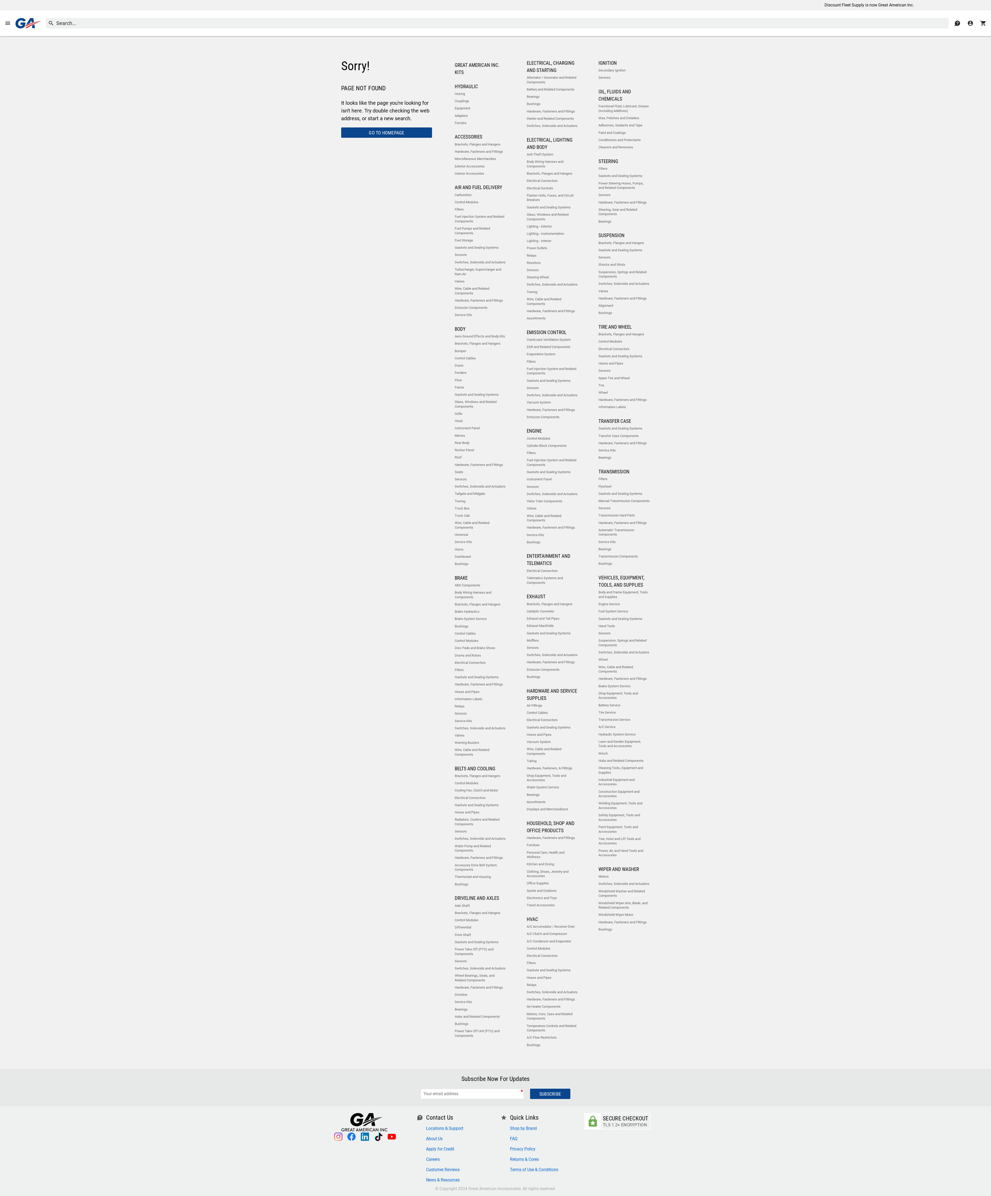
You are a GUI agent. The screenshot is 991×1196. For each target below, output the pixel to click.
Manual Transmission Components (624, 501)
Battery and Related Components (550, 89)
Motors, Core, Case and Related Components (549, 1016)
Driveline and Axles (477, 898)
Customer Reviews (443, 1169)
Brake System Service (471, 619)
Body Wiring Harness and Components (473, 595)
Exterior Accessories (470, 166)
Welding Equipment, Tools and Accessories (620, 805)
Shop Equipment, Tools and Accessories (546, 778)
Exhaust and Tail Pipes (543, 618)
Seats (459, 472)
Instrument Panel (467, 428)
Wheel (603, 392)
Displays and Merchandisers (547, 809)
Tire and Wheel (615, 327)
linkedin (365, 1137)
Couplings (462, 101)
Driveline (461, 995)
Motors (603, 876)
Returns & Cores (524, 1159)
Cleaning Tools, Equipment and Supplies (620, 770)
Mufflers (533, 640)
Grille (458, 414)
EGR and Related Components (548, 347)
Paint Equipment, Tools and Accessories (618, 829)
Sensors (461, 255)
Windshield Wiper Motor (615, 915)
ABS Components (467, 585)
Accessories (468, 137)
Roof (458, 457)
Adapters (461, 116)
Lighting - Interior (539, 241)
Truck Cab (462, 516)
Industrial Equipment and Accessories (616, 782)
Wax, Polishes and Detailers (618, 118)
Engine (534, 431)
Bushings (461, 564)
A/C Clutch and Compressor (547, 934)
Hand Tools (606, 626)
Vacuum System (539, 402)
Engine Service (609, 604)
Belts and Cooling (475, 769)
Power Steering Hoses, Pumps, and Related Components (621, 185)
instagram (338, 1137)
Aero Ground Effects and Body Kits (480, 336)
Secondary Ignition (612, 70)
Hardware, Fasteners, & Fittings (549, 768)
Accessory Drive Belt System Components (476, 867)
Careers (433, 1159)
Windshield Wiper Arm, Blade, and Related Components (623, 905)
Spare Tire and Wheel (614, 378)
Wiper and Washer (618, 869)
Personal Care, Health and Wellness (545, 855)
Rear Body (462, 443)
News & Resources (443, 1179)
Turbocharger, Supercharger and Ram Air (478, 272)
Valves (460, 281)
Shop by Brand (523, 1128)
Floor (458, 380)
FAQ (513, 1138)
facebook (351, 1137)
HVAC (532, 919)
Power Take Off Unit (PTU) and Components (477, 1033)
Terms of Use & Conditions (534, 1169)
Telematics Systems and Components (545, 580)
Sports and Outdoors (542, 891)
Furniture (533, 845)
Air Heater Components (544, 1006)
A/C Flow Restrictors (542, 1037)
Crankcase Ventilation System (549, 340)
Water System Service (543, 787)
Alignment (605, 306)
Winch (603, 753)
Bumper (460, 351)
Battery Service (609, 705)
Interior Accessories (469, 173)
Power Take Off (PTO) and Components (474, 951)
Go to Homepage (386, 132)
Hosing (460, 94)
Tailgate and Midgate (470, 494)
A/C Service (607, 727)
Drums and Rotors (468, 655)
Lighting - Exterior (539, 226)
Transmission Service (614, 720)
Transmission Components (618, 556)
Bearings (461, 1009)
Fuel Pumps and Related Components (472, 231)
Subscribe (550, 1094)
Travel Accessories (541, 905)
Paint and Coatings (612, 133)
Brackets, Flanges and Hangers (477, 144)
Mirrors (460, 436)
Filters (459, 209)
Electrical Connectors (470, 663)
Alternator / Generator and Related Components (551, 80)
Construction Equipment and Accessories (619, 794)
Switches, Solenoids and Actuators (480, 262)
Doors (459, 365)
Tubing (532, 761)
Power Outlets (537, 248)
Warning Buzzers (467, 743)
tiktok (378, 1137)
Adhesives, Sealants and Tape (620, 125)
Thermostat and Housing (473, 877)
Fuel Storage (464, 240)
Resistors (534, 263)
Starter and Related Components (550, 118)
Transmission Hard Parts (616, 515)
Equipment (462, 108)
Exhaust (536, 597)
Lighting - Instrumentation (545, 234)
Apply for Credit (440, 1148)
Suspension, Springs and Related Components (622, 274)
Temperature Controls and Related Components (551, 1028)
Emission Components (471, 308)
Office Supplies (538, 883)
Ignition (607, 63)
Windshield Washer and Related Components (621, 893)
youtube (392, 1137)
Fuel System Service (613, 611)
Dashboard (463, 557)
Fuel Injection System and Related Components (479, 219)
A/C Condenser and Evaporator (549, 941)
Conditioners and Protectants (619, 140)
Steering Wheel (538, 277)
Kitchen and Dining (540, 864)
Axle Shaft (462, 906)
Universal (461, 535)
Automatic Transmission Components (616, 532)
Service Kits (463, 315)
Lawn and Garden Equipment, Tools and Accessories (619, 744)
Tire (601, 385)
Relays (460, 706)
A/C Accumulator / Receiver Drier (551, 926)
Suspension (611, 235)
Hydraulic (466, 87)
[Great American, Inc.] (28, 23)
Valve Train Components (544, 501)
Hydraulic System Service (617, 734)
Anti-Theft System (540, 154)
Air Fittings (534, 705)
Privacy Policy (523, 1148)
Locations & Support (444, 1128)
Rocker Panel (464, 450)
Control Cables (465, 358)
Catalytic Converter (540, 611)
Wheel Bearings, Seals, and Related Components (474, 978)
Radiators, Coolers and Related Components (477, 822)
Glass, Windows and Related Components (476, 404)
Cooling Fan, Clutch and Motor (476, 790)
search (51, 23)
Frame (459, 387)
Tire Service (607, 712)
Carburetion (463, 195)
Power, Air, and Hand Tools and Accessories (620, 853)
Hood (458, 421)
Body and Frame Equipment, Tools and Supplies (623, 594)
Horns (459, 549)
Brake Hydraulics (467, 611)
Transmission (613, 472)
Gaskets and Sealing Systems (477, 247)
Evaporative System (541, 354)
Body (460, 329)
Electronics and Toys (542, 898)
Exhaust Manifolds (540, 626)
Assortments (536, 318)
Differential (463, 927)
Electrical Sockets (540, 188)
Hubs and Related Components (477, 1017)
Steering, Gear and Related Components (617, 212)
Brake (461, 578)
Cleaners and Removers (615, 147)
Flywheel (604, 486)
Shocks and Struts (611, 264)
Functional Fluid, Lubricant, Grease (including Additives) (623, 108)
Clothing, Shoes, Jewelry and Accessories (548, 874)
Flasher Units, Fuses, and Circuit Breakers (550, 197)
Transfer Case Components (618, 436)
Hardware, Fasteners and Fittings (479, 151)
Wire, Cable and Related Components (472, 291)
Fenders (461, 373)
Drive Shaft (463, 935)
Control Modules (466, 202)
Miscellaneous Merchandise (475, 159)
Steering (608, 161)
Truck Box (462, 508)
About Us (434, 1138)
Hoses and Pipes (467, 692)
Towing (460, 501)
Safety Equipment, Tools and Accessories (619, 817)
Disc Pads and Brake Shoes (475, 648)
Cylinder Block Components (547, 446)
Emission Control (546, 332)
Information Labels (468, 699)
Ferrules (461, 123)
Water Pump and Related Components (473, 848)
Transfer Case (614, 421)
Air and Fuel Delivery (478, 187)
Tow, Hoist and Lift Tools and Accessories (619, 841)
